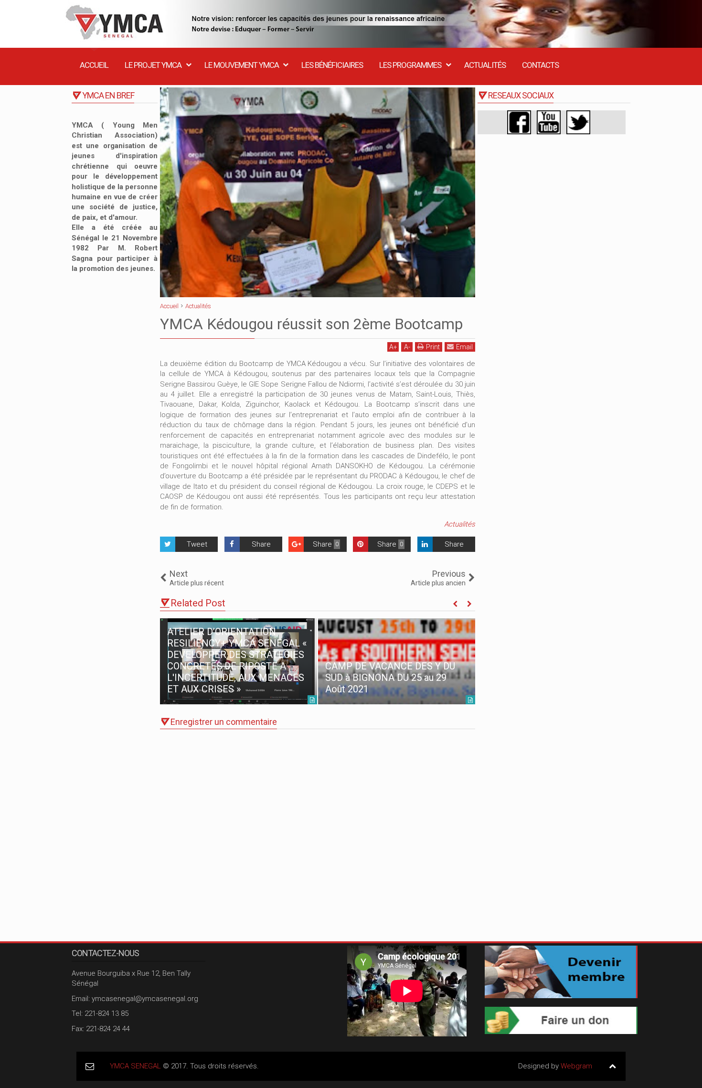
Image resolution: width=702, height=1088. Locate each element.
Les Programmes (410, 65)
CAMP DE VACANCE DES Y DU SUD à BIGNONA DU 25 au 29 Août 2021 (390, 677)
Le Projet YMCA (153, 65)
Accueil (94, 65)
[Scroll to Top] (612, 1066)
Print (433, 347)
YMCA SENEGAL (135, 1066)
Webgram (576, 1066)
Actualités (485, 65)
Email (464, 347)
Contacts (540, 65)
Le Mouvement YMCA (241, 65)
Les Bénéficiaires (332, 65)
